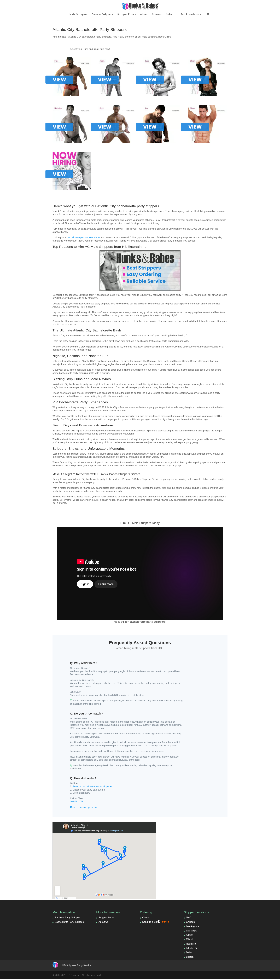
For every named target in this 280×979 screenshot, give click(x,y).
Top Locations (190, 14)
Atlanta (189, 935)
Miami (189, 939)
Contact (157, 14)
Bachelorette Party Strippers (70, 921)
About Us (103, 921)
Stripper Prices (126, 14)
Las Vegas (191, 930)
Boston (189, 956)
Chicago (190, 921)
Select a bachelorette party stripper (91, 786)
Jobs (169, 14)
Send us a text (155, 921)
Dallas (189, 952)
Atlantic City (192, 948)
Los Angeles (192, 926)
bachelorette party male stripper (83, 237)
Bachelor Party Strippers (68, 917)
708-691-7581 (77, 801)
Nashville (191, 943)
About (144, 14)
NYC (188, 917)
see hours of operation (84, 807)
